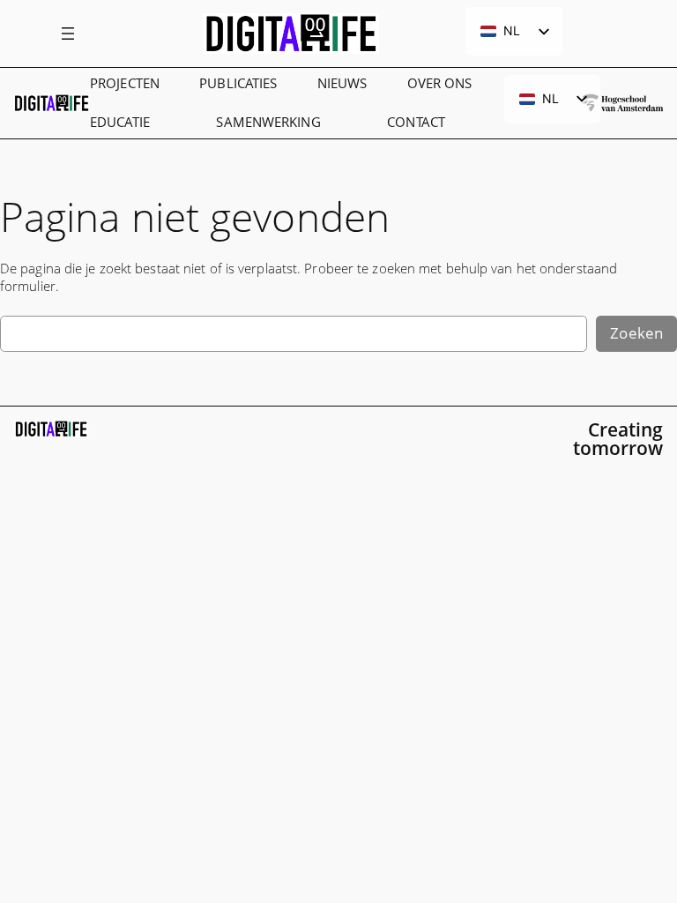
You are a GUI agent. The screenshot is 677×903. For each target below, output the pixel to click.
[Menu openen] (67, 33)
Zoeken (636, 333)
